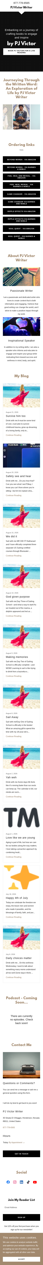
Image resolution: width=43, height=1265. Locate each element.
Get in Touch (21, 1154)
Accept (21, 1259)
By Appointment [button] (15, 1142)
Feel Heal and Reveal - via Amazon (21, 177)
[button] (23, 1143)
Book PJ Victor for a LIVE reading (21, 52)
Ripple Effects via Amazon (21, 211)
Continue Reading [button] (13, 435)
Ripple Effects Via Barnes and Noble (21, 220)
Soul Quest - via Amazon (21, 229)
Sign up (21, 1217)
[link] (21, 8)
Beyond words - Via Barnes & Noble (21, 168)
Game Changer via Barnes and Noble (21, 203)
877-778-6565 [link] (21, 2)
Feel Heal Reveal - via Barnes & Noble (21, 185)
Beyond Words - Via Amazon (21, 160)
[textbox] (21, 1207)
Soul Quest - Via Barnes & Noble (21, 237)
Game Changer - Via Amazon (21, 194)
